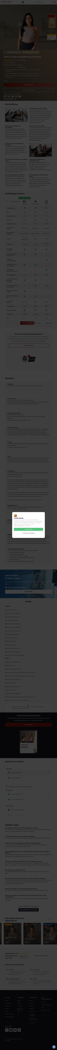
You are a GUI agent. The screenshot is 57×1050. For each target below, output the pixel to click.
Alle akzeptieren (28, 529)
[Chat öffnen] (54, 1047)
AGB (29, 525)
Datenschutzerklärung (19, 525)
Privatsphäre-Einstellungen (29, 533)
